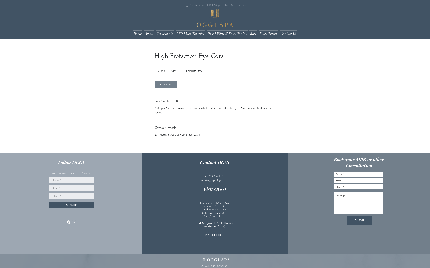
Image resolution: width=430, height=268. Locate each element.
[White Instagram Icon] (74, 222)
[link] (166, 84)
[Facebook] (68, 222)
